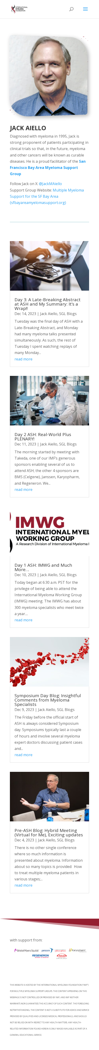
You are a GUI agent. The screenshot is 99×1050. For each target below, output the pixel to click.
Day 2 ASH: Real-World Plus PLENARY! (43, 436)
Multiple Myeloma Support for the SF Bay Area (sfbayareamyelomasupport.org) (47, 196)
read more (23, 359)
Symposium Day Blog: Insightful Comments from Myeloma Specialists (48, 700)
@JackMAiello (50, 183)
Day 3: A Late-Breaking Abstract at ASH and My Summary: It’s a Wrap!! (48, 304)
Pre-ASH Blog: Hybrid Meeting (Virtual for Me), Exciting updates (49, 832)
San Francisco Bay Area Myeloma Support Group (48, 167)
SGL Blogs (68, 313)
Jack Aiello (48, 313)
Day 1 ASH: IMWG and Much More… (43, 567)
